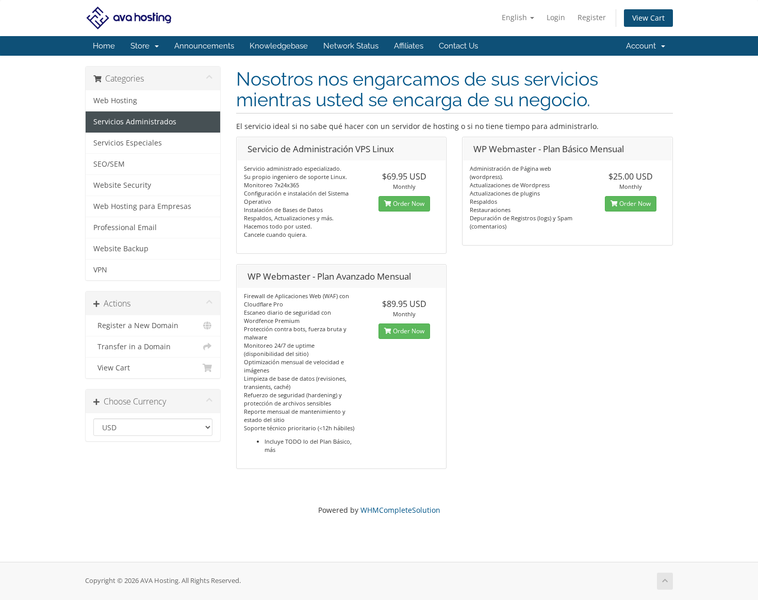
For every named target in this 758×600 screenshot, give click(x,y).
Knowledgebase (279, 46)
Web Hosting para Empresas (142, 206)
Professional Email (125, 227)
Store (142, 46)
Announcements (204, 46)
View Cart (648, 18)
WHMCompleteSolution (400, 510)
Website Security (122, 185)
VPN (100, 269)
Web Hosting (115, 100)
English (515, 17)
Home (104, 46)
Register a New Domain (135, 325)
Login (556, 17)
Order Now (407, 203)
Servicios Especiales (127, 143)
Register (592, 17)
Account (643, 46)
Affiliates (408, 46)
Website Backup (121, 248)
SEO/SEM (109, 164)
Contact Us (458, 46)
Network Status (350, 46)
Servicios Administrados (134, 121)
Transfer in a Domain (132, 346)
